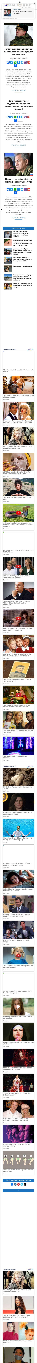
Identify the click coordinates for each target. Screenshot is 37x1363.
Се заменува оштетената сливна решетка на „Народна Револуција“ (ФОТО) (22, 259)
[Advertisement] (18, 1212)
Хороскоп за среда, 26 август (22, 266)
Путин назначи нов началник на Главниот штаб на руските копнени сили (18, 52)
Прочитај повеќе (18, 90)
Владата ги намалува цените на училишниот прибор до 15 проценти (22, 285)
